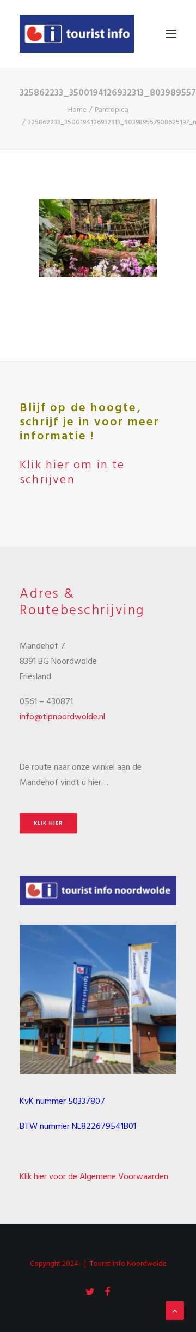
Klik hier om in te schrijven (72, 472)
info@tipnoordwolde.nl (62, 717)
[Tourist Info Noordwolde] (77, 34)
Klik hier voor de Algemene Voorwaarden (94, 1177)
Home (77, 110)
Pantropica (111, 110)
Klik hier (48, 822)
